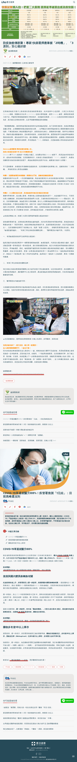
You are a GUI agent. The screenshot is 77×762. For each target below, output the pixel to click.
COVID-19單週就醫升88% (17, 537)
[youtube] (39, 754)
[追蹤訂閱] (24, 57)
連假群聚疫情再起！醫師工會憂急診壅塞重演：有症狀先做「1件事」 (28, 718)
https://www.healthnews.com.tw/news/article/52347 (23, 374)
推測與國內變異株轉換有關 (18, 540)
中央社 (11, 501)
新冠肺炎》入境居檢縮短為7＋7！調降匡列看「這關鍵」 (23, 435)
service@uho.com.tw (42, 750)
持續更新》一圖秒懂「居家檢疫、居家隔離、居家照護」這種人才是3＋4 (29, 440)
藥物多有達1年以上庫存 (16, 543)
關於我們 (34, 757)
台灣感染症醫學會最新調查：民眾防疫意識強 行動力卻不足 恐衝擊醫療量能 (30, 723)
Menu (75, 756)
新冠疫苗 (41, 667)
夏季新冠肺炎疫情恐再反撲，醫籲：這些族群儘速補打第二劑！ (26, 621)
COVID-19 (30, 667)
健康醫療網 (12, 51)
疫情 (61, 667)
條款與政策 (42, 757)
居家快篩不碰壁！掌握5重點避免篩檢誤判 (18, 430)
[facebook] (36, 755)
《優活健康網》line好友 (19, 660)
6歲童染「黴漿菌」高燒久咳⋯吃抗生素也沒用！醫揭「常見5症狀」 (28, 707)
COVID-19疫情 (62, 555)
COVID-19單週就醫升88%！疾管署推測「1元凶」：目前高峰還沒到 (27, 419)
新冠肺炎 (18, 667)
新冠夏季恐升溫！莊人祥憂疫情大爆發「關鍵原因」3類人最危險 (27, 570)
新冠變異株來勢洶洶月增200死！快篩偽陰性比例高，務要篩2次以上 (28, 424)
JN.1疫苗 (21, 612)
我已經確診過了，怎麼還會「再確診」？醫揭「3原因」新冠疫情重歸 (28, 729)
